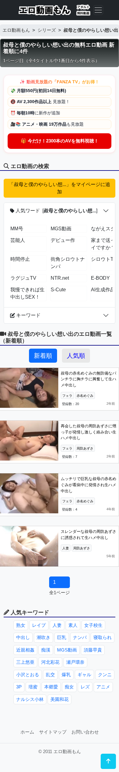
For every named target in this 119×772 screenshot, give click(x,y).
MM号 (16, 228)
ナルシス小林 (30, 699)
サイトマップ (53, 731)
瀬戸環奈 (75, 662)
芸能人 (17, 240)
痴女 (69, 686)
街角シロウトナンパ (68, 263)
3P (19, 686)
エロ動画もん (16, 30)
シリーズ (47, 30)
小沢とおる (27, 674)
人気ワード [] (55, 210)
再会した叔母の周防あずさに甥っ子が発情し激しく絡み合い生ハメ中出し (88, 432)
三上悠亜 (25, 662)
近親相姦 (25, 649)
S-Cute (58, 289)
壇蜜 (33, 686)
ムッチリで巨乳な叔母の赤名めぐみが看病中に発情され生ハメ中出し (88, 484)
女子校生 (93, 625)
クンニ (105, 674)
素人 (73, 625)
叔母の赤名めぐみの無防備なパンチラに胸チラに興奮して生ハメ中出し (88, 379)
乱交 (50, 674)
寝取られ (102, 637)
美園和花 (59, 699)
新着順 (43, 355)
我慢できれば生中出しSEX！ (27, 293)
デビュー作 (63, 240)
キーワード (28, 315)
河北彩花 (50, 662)
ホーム (27, 731)
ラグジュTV (23, 278)
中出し (23, 637)
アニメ (103, 686)
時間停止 (20, 259)
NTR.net (60, 278)
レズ (85, 686)
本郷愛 (51, 686)
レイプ (39, 625)
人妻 (57, 625)
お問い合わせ (85, 731)
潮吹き (43, 637)
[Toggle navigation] (98, 10)
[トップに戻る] (108, 761)
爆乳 (66, 674)
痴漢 (45, 649)
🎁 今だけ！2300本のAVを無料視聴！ (60, 140)
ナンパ (80, 637)
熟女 (20, 625)
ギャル (84, 674)
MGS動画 (61, 228)
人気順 (76, 355)
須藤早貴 (93, 649)
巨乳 (61, 637)
